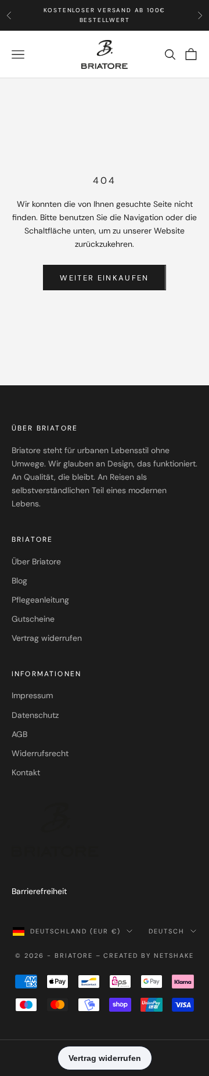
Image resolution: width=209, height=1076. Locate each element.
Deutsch (167, 931)
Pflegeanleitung (40, 599)
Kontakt (26, 772)
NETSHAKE (174, 955)
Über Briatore (36, 561)
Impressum (32, 695)
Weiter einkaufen (104, 278)
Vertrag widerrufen (47, 638)
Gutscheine (33, 619)
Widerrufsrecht (40, 753)
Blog (19, 580)
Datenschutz (35, 715)
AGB (19, 734)
